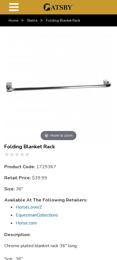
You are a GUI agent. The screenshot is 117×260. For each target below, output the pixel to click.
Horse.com (26, 223)
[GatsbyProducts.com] (58, 7)
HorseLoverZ (29, 207)
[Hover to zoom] (58, 88)
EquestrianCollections (37, 215)
